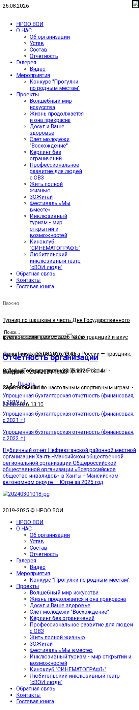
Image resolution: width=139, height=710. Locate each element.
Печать (26, 384)
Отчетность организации (50, 357)
